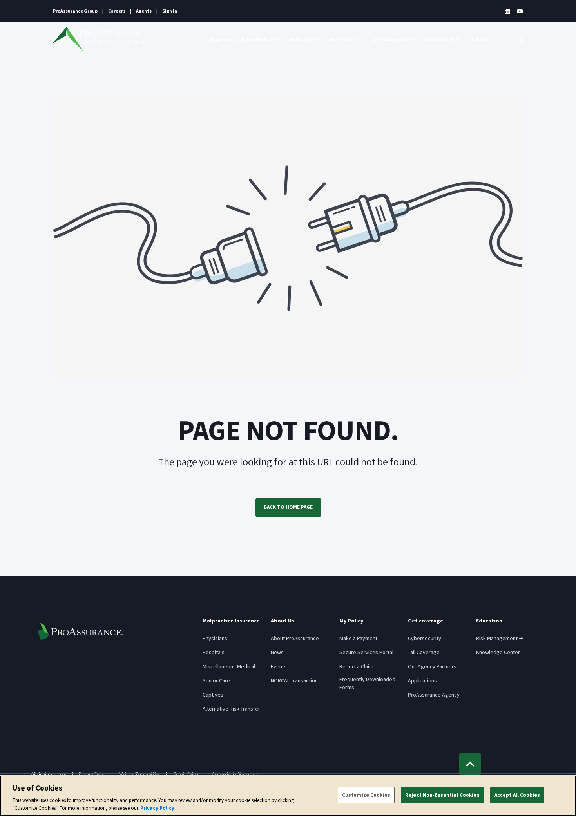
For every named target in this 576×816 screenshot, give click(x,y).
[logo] (80, 631)
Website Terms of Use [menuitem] (139, 773)
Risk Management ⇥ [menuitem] (499, 638)
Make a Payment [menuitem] (358, 638)
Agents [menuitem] (144, 11)
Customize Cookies (366, 795)
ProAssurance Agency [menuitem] (434, 694)
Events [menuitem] (279, 666)
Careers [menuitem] (116, 11)
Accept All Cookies (517, 795)
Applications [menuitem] (422, 680)
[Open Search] (520, 39)
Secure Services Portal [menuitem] (366, 652)
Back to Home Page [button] (288, 507)
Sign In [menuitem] (169, 11)
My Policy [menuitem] (343, 39)
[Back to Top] (470, 764)
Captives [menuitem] (213, 694)
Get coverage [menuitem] (390, 39)
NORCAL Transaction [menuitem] (294, 680)
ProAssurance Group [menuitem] (75, 11)
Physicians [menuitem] (215, 638)
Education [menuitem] (439, 39)
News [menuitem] (277, 652)
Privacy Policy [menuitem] (92, 773)
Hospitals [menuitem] (214, 652)
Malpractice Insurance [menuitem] (241, 39)
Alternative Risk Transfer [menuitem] (231, 708)
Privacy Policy (157, 808)
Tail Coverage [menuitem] (424, 652)
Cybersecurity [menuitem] (424, 638)
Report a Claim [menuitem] (356, 666)
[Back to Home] (100, 39)
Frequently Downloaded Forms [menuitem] (367, 683)
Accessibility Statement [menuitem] (235, 773)
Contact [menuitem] (480, 39)
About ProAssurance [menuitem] (295, 638)
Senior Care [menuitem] (216, 680)
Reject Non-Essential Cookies (442, 795)
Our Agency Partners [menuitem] (432, 666)
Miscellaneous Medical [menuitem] (229, 666)
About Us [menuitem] (301, 39)
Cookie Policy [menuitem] (186, 773)
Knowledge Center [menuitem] (498, 652)
